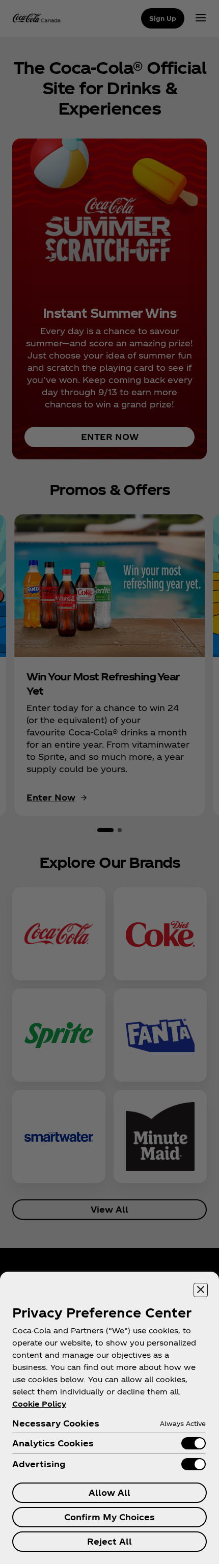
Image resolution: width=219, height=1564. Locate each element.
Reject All (109, 1541)
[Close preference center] (201, 1290)
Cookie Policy (39, 1404)
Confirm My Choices (109, 1517)
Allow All (109, 1492)
